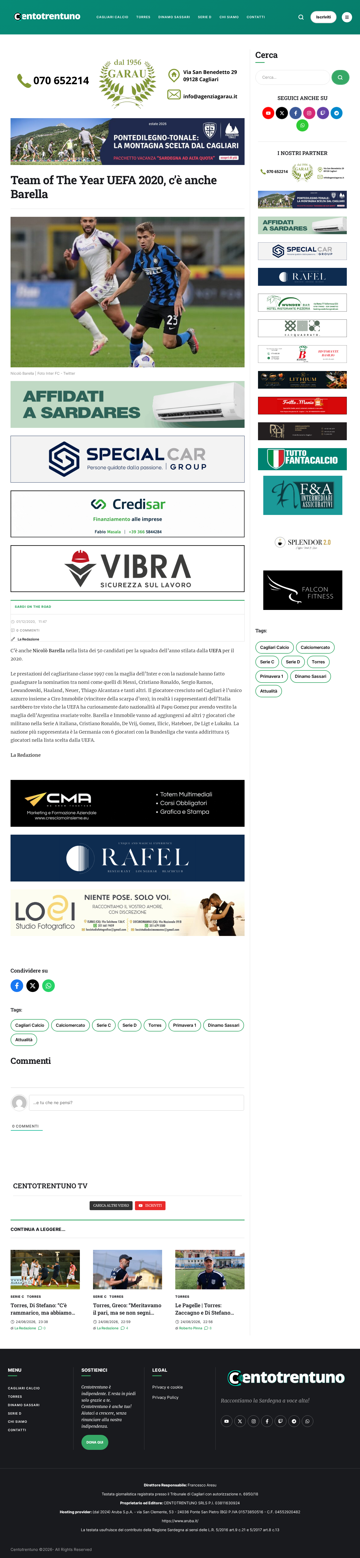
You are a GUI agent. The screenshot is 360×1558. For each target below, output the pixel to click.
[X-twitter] (282, 113)
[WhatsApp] (48, 985)
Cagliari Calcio (29, 1025)
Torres (155, 1025)
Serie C (104, 1025)
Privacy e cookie (167, 1387)
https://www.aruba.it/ (180, 1521)
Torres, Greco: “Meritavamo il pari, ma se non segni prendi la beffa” (127, 1312)
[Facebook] (17, 985)
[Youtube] (268, 113)
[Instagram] (309, 113)
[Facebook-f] (295, 113)
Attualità (23, 1039)
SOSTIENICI (94, 1370)
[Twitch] (323, 113)
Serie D (130, 1025)
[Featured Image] (45, 1269)
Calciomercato (70, 1025)
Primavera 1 (184, 1025)
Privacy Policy (165, 1397)
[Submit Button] (340, 77)
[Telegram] (336, 113)
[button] (301, 17)
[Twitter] (32, 985)
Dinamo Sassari (223, 1025)
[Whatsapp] (302, 125)
